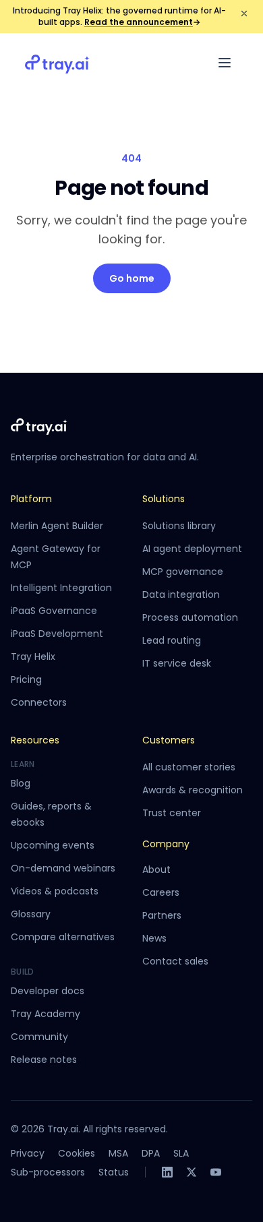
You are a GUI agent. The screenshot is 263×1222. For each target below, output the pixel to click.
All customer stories (188, 767)
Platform (31, 499)
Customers (168, 740)
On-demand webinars (63, 868)
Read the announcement (142, 22)
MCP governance (182, 571)
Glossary (31, 914)
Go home (131, 278)
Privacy (28, 1153)
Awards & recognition (192, 790)
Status (113, 1172)
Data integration (181, 594)
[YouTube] (215, 1172)
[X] (191, 1172)
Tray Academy (45, 1013)
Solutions (163, 499)
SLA (181, 1153)
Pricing (26, 679)
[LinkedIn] (167, 1172)
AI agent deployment (192, 548)
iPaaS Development (57, 633)
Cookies (76, 1153)
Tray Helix (33, 656)
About (156, 869)
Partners (161, 915)
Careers (160, 892)
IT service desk (176, 663)
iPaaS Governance (54, 610)
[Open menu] (224, 62)
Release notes (44, 1059)
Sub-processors (48, 1172)
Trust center (171, 813)
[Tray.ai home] (57, 62)
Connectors (39, 702)
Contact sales (175, 961)
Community (39, 1036)
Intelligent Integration (61, 587)
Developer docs (47, 991)
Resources (35, 740)
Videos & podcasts (54, 891)
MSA (118, 1153)
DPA (151, 1153)
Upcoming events (52, 845)
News (154, 938)
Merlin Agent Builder (57, 525)
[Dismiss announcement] (244, 13)
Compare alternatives (63, 937)
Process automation (190, 617)
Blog (20, 783)
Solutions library (179, 525)
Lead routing (171, 640)
